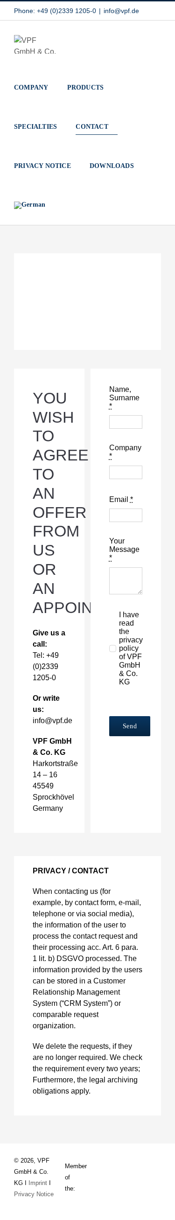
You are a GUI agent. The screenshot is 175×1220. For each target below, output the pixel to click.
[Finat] (113, 1177)
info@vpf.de (121, 10)
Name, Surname (124, 397)
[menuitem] (29, 205)
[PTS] (133, 1173)
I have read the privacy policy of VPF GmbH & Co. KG (131, 648)
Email (121, 499)
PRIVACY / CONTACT (71, 871)
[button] (57, 205)
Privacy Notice (34, 1194)
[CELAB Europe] (153, 1177)
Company (125, 452)
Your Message (124, 549)
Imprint (37, 1182)
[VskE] (93, 1175)
